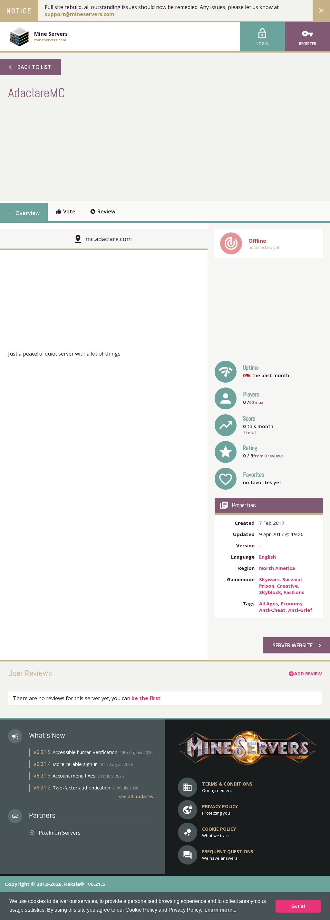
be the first (145, 698)
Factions (294, 592)
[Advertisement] (125, 149)
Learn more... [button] (220, 910)
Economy (292, 603)
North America (277, 568)
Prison (266, 585)
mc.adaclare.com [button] (108, 239)
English (267, 556)
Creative (287, 585)
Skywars (269, 579)
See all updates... (138, 796)
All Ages (268, 603)
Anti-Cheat (272, 610)
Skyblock (270, 592)
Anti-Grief (300, 610)
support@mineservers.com (79, 14)
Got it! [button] (298, 906)
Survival (292, 579)
